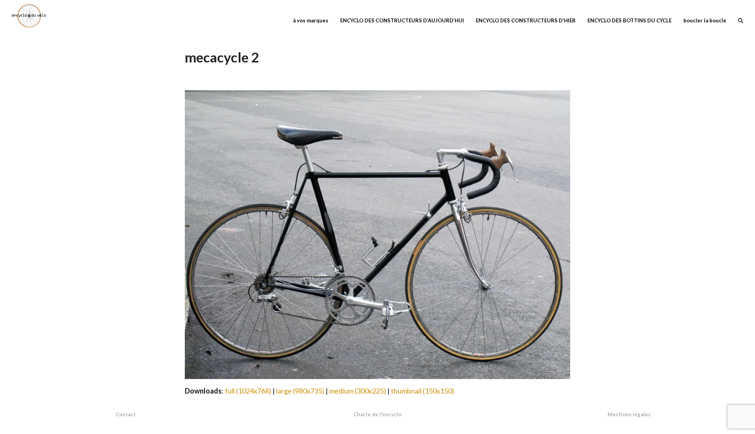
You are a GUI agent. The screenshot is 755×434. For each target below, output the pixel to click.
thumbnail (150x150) (422, 390)
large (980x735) (300, 390)
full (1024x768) (248, 390)
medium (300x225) (357, 390)
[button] (740, 19)
